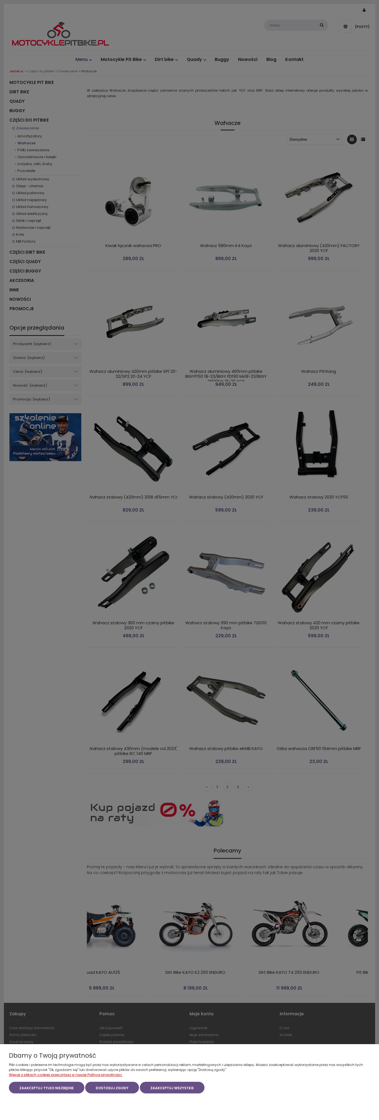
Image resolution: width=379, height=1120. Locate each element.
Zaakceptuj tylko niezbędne (46, 1088)
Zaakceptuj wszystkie (172, 1088)
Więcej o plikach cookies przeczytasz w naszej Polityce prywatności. (66, 1074)
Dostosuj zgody (112, 1088)
